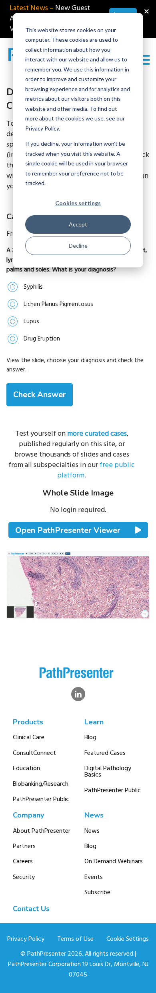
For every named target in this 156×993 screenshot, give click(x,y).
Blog (90, 737)
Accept (78, 224)
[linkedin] (78, 694)
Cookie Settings (127, 939)
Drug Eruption (42, 339)
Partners (24, 846)
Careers (23, 861)
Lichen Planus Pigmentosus (58, 304)
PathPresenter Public (41, 799)
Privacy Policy (25, 939)
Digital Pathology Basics (107, 771)
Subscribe (97, 892)
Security (24, 877)
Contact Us (31, 908)
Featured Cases (105, 753)
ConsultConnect (34, 753)
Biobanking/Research (40, 784)
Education (26, 768)
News (94, 815)
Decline (78, 245)
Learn (94, 722)
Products (28, 722)
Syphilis (33, 287)
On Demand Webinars (113, 861)
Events (93, 877)
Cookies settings (78, 203)
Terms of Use (75, 939)
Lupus (31, 321)
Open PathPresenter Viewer (68, 530)
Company (28, 815)
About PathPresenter (41, 831)
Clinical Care (28, 737)
